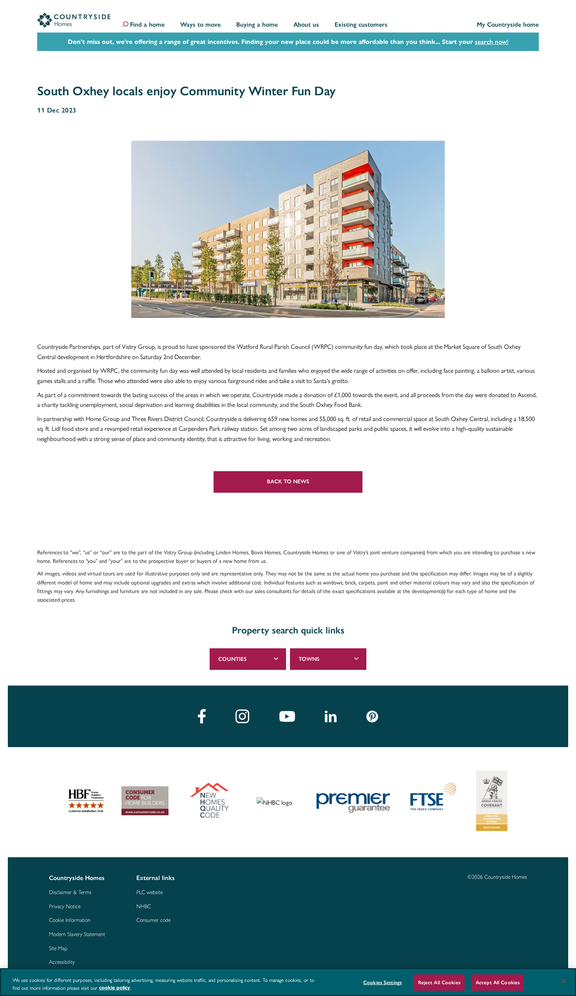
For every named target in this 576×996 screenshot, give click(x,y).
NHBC (143, 906)
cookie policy (114, 988)
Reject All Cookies (439, 982)
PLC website (149, 892)
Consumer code (153, 920)
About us (306, 25)
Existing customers (361, 25)
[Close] (563, 981)
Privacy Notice (64, 906)
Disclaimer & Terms (70, 892)
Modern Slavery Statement (77, 934)
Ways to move (200, 25)
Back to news (288, 481)
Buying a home (257, 25)
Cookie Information (70, 920)
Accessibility (62, 962)
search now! (492, 41)
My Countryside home (508, 25)
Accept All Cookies (498, 982)
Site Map (58, 948)
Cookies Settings (382, 982)
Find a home (147, 25)
